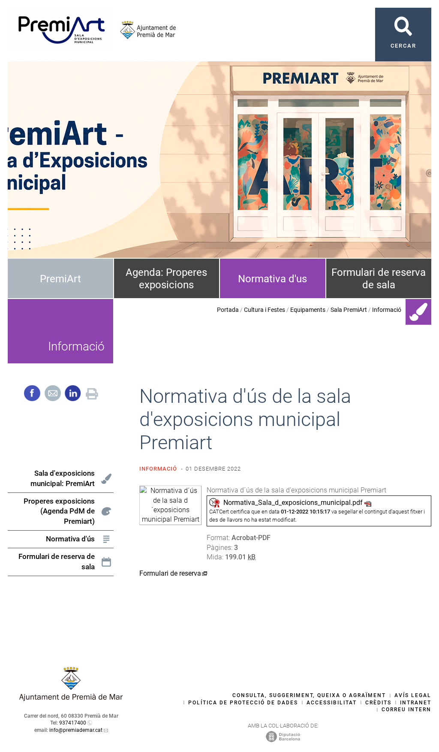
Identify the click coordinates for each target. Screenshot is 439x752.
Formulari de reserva (170, 573)
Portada (228, 309)
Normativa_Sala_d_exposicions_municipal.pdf (293, 502)
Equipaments (307, 309)
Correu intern (406, 710)
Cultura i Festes (264, 309)
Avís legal (412, 695)
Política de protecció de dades (243, 703)
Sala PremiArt (349, 309)
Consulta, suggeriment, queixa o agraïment (309, 695)
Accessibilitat (332, 703)
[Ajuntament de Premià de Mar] (145, 30)
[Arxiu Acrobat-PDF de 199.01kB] (170, 505)
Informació (386, 309)
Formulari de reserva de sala (378, 278)
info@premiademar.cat (75, 730)
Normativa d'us (272, 279)
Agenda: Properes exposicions (166, 278)
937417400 (72, 723)
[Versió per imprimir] (92, 393)
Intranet (415, 703)
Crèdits (378, 703)
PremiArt (60, 279)
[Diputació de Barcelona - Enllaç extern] (283, 736)
